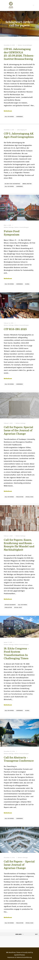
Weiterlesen (8, 111)
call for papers (9, 116)
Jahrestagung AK (22, 130)
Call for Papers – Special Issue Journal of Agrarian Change (19, 865)
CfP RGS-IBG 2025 (15, 329)
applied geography (10, 604)
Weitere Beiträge (9, 227)
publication (19, 496)
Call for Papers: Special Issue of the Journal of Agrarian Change (18, 430)
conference (19, 116)
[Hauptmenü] (33, 5)
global (27, 284)
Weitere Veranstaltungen (25, 45)
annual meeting (27, 183)
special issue (29, 496)
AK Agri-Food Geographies (12, 183)
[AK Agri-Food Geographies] (11, 5)
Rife (7, 952)
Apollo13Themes (19, 955)
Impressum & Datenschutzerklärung (19, 957)
